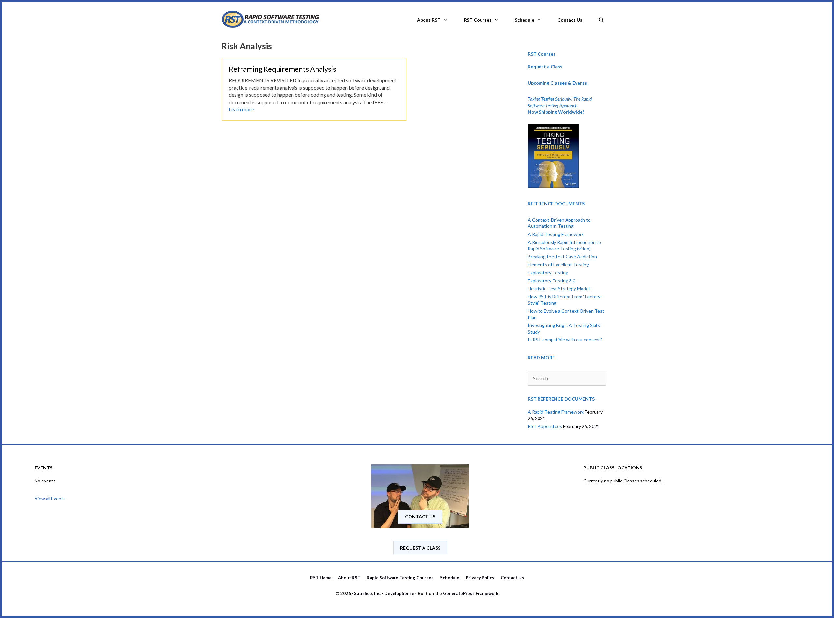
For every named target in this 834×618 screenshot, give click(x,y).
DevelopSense (399, 593)
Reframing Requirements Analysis (282, 69)
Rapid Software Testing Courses (400, 577)
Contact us (420, 516)
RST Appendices (545, 426)
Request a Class (545, 66)
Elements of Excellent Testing (558, 264)
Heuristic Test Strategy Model (559, 288)
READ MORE (541, 357)
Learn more (241, 109)
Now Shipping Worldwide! (556, 112)
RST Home (321, 577)
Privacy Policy (480, 577)
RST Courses (478, 19)
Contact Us (569, 19)
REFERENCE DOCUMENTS (556, 203)
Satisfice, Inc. (367, 593)
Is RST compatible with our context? (565, 339)
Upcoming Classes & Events (557, 83)
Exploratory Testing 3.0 (551, 280)
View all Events (50, 498)
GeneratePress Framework (470, 593)
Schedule (524, 19)
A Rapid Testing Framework (556, 234)
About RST (428, 19)
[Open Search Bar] (601, 17)
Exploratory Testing (548, 272)
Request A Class (420, 548)
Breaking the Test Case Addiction (562, 256)
